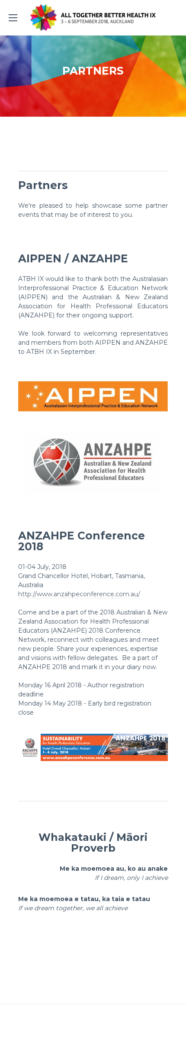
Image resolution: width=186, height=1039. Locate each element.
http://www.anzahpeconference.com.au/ (79, 594)
